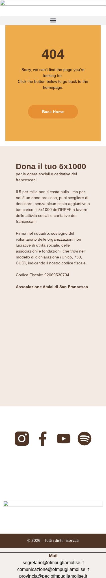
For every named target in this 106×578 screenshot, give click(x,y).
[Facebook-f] (43, 439)
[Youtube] (64, 439)
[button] (53, 20)
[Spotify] (84, 439)
